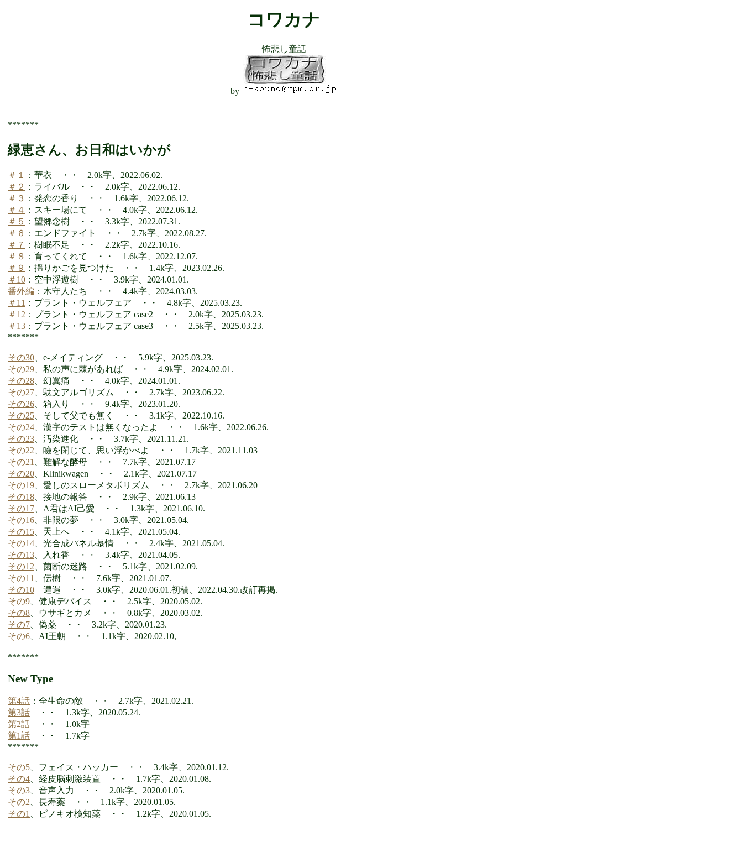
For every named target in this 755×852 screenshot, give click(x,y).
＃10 (16, 279)
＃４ (16, 210)
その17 (21, 508)
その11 (21, 578)
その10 (21, 589)
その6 (19, 636)
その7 (19, 624)
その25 (21, 415)
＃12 (16, 314)
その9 (19, 601)
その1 (19, 813)
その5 (19, 767)
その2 (19, 802)
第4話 (19, 700)
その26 (21, 404)
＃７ (16, 244)
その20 (21, 473)
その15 (21, 531)
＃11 (16, 302)
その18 (21, 496)
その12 (21, 566)
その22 (21, 450)
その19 (21, 485)
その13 (21, 555)
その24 (21, 427)
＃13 (16, 326)
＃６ (16, 233)
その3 (19, 790)
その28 (21, 380)
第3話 (19, 712)
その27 (21, 392)
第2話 (19, 724)
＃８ (16, 256)
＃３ (16, 198)
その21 (21, 462)
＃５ (16, 221)
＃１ (16, 175)
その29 (21, 369)
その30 (21, 357)
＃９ (16, 268)
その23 (21, 438)
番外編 (21, 291)
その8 (19, 613)
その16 (21, 520)
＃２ (16, 186)
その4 (19, 778)
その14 (21, 543)
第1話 (19, 735)
